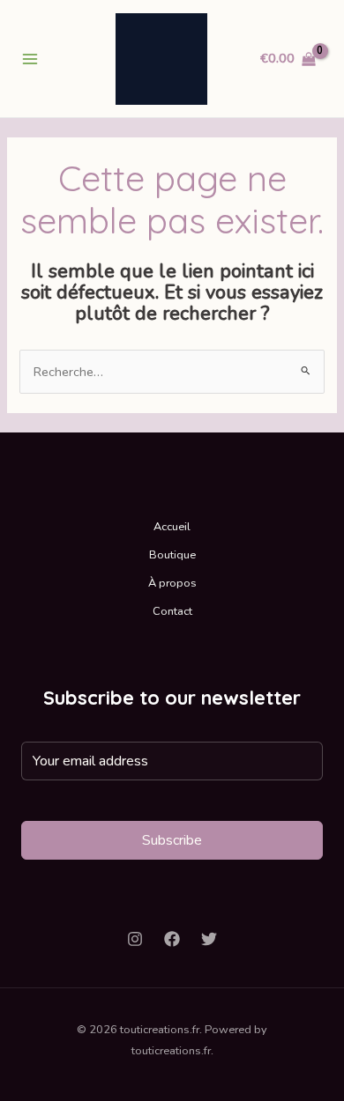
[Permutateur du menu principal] (30, 58)
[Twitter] (209, 939)
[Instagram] (135, 939)
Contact (172, 611)
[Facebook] (172, 939)
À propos (172, 583)
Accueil (172, 527)
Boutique (172, 555)
